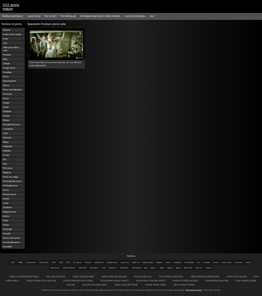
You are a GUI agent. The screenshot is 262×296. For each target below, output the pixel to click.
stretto (5, 107)
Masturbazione (9, 81)
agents (169, 268)
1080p (20, 262)
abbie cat (135, 262)
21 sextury (77, 262)
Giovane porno (9, 194)
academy (177, 262)
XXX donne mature (11, 6)
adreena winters (69, 268)
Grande (6, 116)
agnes (178, 268)
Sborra (6, 85)
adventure (113, 268)
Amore (6, 225)
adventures (124, 268)
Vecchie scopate (56, 276)
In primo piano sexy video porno (100, 16)
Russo (6, 98)
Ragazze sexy (9, 212)
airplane (209, 268)
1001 (13, 262)
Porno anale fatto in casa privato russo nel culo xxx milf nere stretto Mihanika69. (55, 64)
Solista (6, 198)
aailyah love (99, 262)
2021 (68, 262)
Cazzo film (33, 16)
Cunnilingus (8, 129)
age (145, 268)
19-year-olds (44, 262)
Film (5, 159)
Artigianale (7, 146)
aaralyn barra (112, 262)
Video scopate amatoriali (24, 276)
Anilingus (7, 150)
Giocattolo (7, 246)
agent (162, 268)
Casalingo (7, 72)
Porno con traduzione (12, 89)
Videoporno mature (217, 281)
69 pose (88, 262)
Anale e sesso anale (12, 34)
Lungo (5, 203)
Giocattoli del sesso (11, 124)
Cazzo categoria (134, 16)
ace (198, 262)
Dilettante (7, 111)
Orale (5, 133)
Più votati (50, 16)
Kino (5, 164)
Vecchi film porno (184, 285)
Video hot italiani (237, 276)
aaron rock (125, 262)
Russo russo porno (11, 238)
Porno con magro (10, 177)
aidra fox (198, 268)
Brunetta (6, 233)
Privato (6, 155)
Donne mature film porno (78, 281)
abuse (168, 262)
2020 (61, 262)
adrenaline (82, 268)
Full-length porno (10, 185)
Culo (5, 43)
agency (153, 268)
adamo (248, 262)
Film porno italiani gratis (151, 281)
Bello (5, 59)
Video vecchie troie (126, 285)
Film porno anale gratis (115, 281)
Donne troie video (156, 285)
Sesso (6, 76)
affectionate (136, 268)
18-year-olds (31, 262)
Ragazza (7, 172)
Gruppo (6, 103)
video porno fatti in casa (11, 49)
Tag (151, 16)
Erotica (6, 216)
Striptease (7, 207)
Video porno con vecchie (41, 281)
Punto (5, 220)
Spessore (7, 137)
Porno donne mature (185, 281)
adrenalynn (94, 268)
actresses (238, 262)
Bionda (6, 120)
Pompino (7, 55)
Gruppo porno (9, 68)
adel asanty (54, 268)
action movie (226, 262)
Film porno (7, 168)
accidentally (189, 262)
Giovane (6, 30)
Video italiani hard (84, 276)
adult (103, 268)
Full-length (7, 229)
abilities (160, 262)
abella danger (148, 262)
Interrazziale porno (11, 242)
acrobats (206, 262)
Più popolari (68, 16)
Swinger (6, 63)
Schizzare (7, 94)
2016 (54, 262)
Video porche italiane (114, 276)
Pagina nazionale (12, 16)
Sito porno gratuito (171, 276)
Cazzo (6, 190)
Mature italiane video (95, 285)
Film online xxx (143, 276)
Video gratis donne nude (205, 276)
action (215, 262)
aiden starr (188, 268)
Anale (5, 38)
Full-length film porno (12, 181)
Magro (6, 142)
